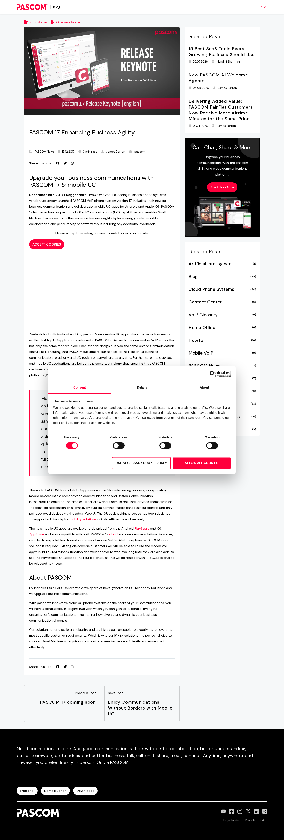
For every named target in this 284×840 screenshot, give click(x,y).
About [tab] (204, 387)
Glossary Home (68, 22)
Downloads (85, 791)
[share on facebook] (57, 163)
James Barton (115, 151)
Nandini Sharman (228, 61)
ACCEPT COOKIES (46, 244)
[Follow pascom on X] (248, 811)
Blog (222, 277)
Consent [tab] (79, 387)
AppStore (36, 534)
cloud (113, 534)
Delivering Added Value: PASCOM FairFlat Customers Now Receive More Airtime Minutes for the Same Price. (221, 110)
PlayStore (142, 528)
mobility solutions (83, 519)
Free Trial (27, 791)
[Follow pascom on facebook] (231, 811)
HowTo (222, 340)
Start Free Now (222, 187)
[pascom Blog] (32, 7)
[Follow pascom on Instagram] (239, 811)
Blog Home (38, 22)
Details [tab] (142, 387)
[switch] (119, 445)
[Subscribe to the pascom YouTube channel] (223, 811)
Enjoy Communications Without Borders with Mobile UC (140, 708)
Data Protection (256, 820)
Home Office (222, 328)
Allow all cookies (201, 463)
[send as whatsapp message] (72, 163)
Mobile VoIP (222, 353)
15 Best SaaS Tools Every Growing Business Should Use (222, 52)
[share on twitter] (65, 163)
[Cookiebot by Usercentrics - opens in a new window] (213, 374)
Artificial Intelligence (222, 264)
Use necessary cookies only (141, 463)
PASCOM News (44, 151)
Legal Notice (231, 820)
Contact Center (222, 302)
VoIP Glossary (222, 315)
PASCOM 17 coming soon (68, 702)
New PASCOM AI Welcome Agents (218, 78)
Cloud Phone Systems (222, 289)
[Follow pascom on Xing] (264, 811)
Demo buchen (55, 791)
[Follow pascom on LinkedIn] (256, 811)
